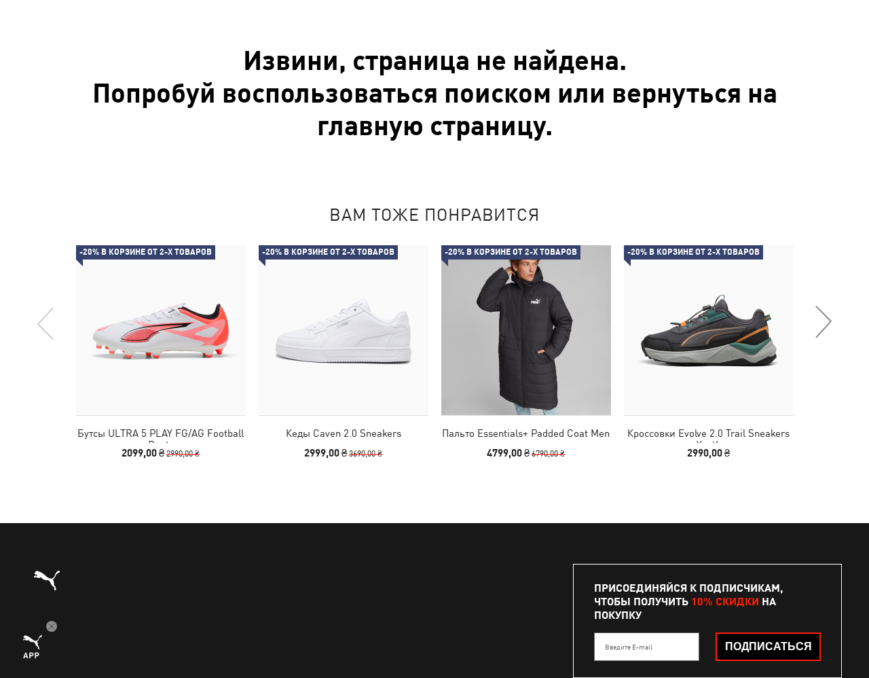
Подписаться (768, 646)
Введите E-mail (628, 647)
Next (823, 322)
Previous (46, 322)
